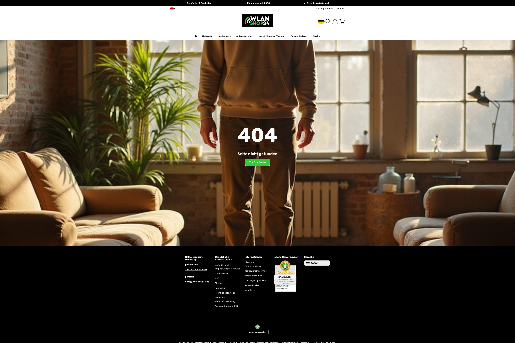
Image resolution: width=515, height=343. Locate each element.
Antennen (224, 36)
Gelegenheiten (298, 36)
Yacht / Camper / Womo (271, 36)
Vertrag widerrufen (257, 332)
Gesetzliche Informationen (223, 258)
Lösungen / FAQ (324, 8)
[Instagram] (257, 327)
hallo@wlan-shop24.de (197, 281)
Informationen (253, 257)
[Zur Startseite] (257, 21)
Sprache (309, 257)
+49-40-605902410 (196, 269)
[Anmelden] (335, 21)
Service (316, 36)
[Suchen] (328, 21)
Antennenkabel (244, 36)
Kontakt (341, 8)
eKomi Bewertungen (286, 257)
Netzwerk (207, 36)
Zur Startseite (257, 162)
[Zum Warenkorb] (342, 21)
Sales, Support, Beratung (194, 258)
